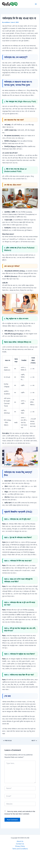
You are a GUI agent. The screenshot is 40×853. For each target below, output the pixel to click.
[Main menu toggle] (36, 4)
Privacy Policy (20, 846)
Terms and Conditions (20, 849)
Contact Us (20, 844)
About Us (20, 841)
